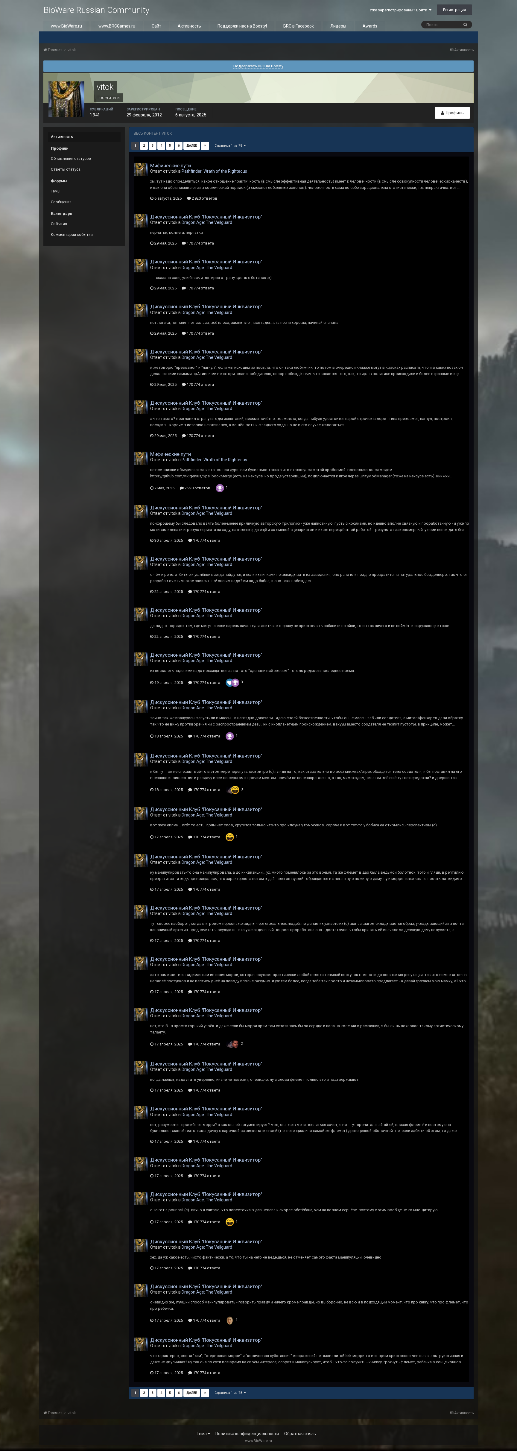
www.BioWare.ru (66, 26)
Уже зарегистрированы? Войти (399, 10)
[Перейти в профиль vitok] (141, 169)
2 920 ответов (204, 198)
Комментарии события (72, 234)
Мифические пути (170, 166)
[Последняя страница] (205, 146)
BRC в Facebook (298, 26)
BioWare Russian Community (96, 10)
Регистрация (454, 9)
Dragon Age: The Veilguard (207, 222)
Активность (189, 26)
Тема (202, 1433)
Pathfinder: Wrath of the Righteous (214, 171)
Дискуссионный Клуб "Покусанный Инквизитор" (206, 217)
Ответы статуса (65, 169)
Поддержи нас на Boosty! (242, 26)
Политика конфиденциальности (247, 1433)
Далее (191, 145)
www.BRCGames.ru (116, 26)
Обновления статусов (71, 158)
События (59, 223)
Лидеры (338, 26)
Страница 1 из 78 (229, 146)
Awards (370, 26)
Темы (55, 191)
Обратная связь (300, 1433)
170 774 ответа (200, 243)
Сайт (156, 26)
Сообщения (61, 202)
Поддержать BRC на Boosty (258, 66)
